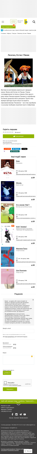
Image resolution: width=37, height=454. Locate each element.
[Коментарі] (34, 177)
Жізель (19, 183)
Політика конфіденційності (8, 449)
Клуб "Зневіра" (21, 227)
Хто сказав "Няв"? (23, 205)
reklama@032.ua (30, 425)
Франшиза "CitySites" (6, 409)
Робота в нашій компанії (7, 407)
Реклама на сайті (5, 405)
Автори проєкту (24, 417)
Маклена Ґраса (21, 249)
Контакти (16, 417)
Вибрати (7, 373)
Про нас (11, 417)
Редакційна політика (13, 450)
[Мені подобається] (32, 177)
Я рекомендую (19, 136)
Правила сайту (20, 449)
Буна (18, 161)
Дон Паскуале (21, 270)
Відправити (10, 389)
